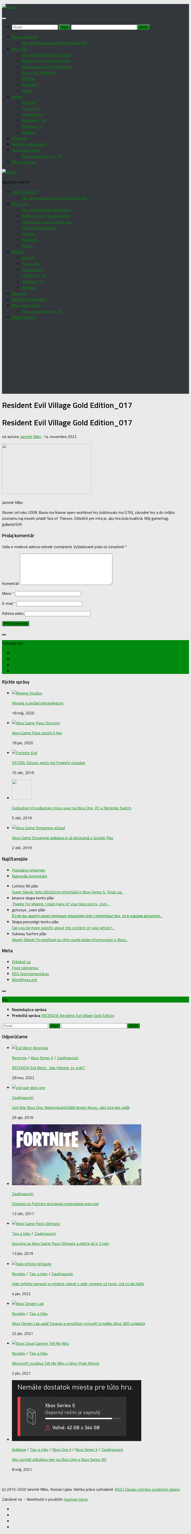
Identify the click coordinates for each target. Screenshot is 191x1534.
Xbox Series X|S (25, 37)
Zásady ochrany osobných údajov (152, 1489)
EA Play (28, 79)
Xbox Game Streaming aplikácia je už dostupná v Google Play (62, 838)
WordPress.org (24, 980)
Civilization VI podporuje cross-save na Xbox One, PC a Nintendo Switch (71, 808)
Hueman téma (76, 1499)
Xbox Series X (42, 1058)
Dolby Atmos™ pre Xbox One (46, 61)
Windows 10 (32, 126)
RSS (118, 1489)
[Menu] (4, 18)
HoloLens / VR (34, 120)
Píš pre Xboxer (24, 162)
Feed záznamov (25, 968)
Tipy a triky (31, 108)
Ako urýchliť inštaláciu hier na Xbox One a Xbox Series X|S (59, 1459)
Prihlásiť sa (21, 962)
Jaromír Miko (30, 436)
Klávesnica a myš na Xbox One (47, 67)
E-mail (8, 603)
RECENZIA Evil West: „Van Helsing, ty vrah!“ (48, 1068)
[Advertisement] (95, 359)
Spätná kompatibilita (29, 144)
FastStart (30, 85)
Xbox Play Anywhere (39, 73)
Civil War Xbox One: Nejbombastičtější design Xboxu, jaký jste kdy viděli (71, 1107)
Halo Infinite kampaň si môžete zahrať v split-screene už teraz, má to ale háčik (78, 1284)
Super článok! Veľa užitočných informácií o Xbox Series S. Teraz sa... (67, 892)
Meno (8, 593)
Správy (17, 96)
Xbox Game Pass (26, 150)
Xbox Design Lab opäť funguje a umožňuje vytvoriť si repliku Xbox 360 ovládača (78, 1323)
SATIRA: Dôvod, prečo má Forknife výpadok (48, 763)
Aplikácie (29, 132)
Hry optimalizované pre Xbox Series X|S (54, 43)
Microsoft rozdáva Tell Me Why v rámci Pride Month (55, 1363)
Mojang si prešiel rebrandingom (37, 703)
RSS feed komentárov (30, 974)
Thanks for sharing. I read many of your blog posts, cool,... (60, 904)
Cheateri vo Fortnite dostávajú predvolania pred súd (55, 1204)
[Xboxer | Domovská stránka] (9, 7)
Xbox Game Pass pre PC (42, 156)
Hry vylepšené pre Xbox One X (47, 55)
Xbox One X (61, 1449)
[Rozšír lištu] (4, 634)
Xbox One (20, 49)
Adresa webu (13, 613)
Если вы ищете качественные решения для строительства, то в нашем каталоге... (87, 916)
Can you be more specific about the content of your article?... (63, 928)
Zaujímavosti (33, 114)
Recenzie (19, 138)
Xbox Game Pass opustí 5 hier (37, 733)
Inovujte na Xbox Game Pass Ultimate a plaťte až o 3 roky (60, 1243)
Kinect (27, 90)
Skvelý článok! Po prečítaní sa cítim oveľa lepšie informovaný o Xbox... (70, 940)
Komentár (10, 583)
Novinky (28, 102)
